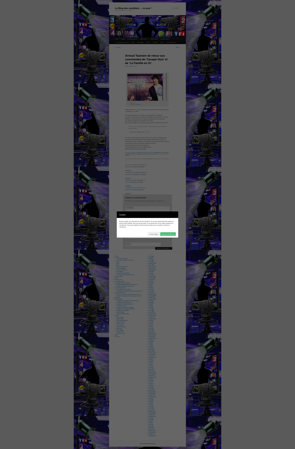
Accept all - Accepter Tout (168, 234)
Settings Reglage (153, 234)
